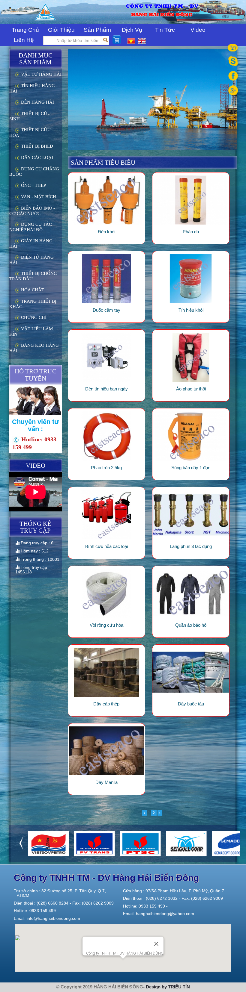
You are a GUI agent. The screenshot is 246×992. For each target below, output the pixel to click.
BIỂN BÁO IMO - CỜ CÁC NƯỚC (32, 211)
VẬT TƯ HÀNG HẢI (41, 74)
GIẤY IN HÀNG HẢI (30, 243)
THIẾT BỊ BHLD (36, 146)
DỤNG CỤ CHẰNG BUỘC (34, 171)
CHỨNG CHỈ (33, 317)
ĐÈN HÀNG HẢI (37, 102)
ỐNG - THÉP (33, 185)
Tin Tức (165, 30)
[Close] (156, 944)
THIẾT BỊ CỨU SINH (30, 116)
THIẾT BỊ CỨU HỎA (30, 132)
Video (198, 30)
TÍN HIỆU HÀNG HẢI (32, 88)
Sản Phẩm (97, 30)
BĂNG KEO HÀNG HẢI (34, 348)
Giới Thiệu (61, 30)
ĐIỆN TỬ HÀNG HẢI (31, 260)
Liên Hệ (24, 40)
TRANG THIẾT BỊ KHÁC (32, 304)
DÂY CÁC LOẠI (36, 157)
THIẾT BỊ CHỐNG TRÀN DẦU (33, 276)
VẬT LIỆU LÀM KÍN (31, 331)
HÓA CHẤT (32, 289)
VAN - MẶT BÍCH (38, 196)
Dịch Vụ (132, 30)
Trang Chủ (25, 30)
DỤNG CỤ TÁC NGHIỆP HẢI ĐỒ (30, 227)
